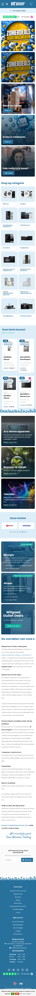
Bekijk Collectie (10, 442)
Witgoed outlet (18, 894)
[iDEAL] (15, 983)
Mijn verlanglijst (18, 928)
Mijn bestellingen (18, 925)
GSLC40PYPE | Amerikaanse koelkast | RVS (25, 359)
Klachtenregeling (18, 909)
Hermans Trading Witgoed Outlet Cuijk (15, 825)
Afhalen (18, 900)
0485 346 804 (8, 173)
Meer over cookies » (25, 993)
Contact (18, 912)
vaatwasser (18, 655)
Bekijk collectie (8, 332)
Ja (12, 993)
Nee (17, 993)
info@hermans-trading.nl (18, 948)
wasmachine (26, 655)
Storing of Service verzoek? (18, 891)
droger (4, 658)
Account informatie (18, 922)
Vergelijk (18, 931)
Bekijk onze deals (13, 626)
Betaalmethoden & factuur (18, 906)
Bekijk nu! (8, 110)
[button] (9, 531)
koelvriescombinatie (8, 655)
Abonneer (28, 860)
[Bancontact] (21, 983)
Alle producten (18, 934)
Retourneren (18, 903)
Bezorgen (18, 897)
